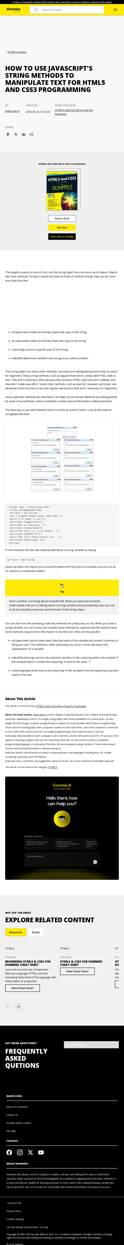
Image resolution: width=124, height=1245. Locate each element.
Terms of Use (13, 1202)
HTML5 (52, 767)
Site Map (11, 1131)
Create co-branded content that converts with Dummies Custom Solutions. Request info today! (62, 2)
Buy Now (62, 227)
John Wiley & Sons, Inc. (46, 1234)
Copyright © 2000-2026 (18, 1234)
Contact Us (12, 1114)
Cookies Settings (15, 1219)
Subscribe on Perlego (62, 236)
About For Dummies (17, 1106)
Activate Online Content (18, 1122)
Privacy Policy (13, 1211)
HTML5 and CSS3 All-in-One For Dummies (74, 112)
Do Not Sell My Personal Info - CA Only (27, 1227)
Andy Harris (12, 111)
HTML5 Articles (17, 52)
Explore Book (62, 218)
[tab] (15, 932)
